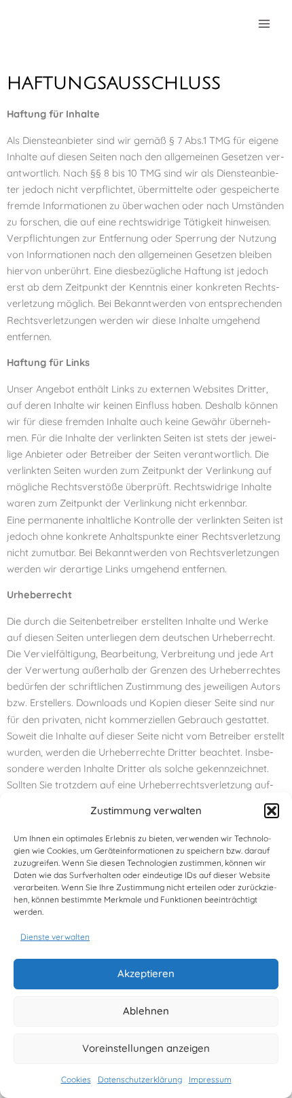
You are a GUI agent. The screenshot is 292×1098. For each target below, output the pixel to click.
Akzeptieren (146, 973)
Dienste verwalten (55, 937)
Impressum (210, 1079)
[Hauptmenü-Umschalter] (264, 24)
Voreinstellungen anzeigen (146, 1048)
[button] (271, 811)
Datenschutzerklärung (140, 1079)
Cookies (76, 1079)
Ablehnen (146, 1010)
